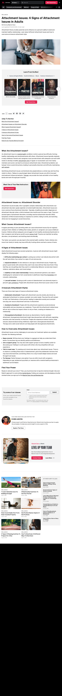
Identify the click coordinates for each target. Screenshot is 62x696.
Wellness (26, 7)
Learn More (49, 458)
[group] (10, 89)
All (3, 7)
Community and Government (14, 7)
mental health (21, 154)
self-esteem (5, 167)
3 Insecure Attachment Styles (10, 132)
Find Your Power (6, 138)
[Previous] (57, 7)
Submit (54, 392)
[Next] (59, 7)
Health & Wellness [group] (29, 76)
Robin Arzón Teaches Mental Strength (13, 140)
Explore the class (18, 428)
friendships (50, 275)
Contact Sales (37, 458)
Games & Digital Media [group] (16, 76)
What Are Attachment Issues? (10, 121)
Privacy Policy (45, 401)
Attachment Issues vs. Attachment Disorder (14, 124)
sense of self (33, 234)
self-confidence (13, 283)
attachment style (24, 160)
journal (34, 338)
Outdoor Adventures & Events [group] (49, 76)
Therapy (26, 175)
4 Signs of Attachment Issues (10, 129)
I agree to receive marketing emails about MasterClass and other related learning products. (38, 397)
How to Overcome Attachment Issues (12, 135)
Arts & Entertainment (47, 7)
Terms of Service (36, 401)
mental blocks (26, 373)
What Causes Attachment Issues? (11, 127)
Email (28, 389)
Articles (8, 2)
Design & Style (35, 7)
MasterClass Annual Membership (33, 375)
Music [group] (38, 76)
